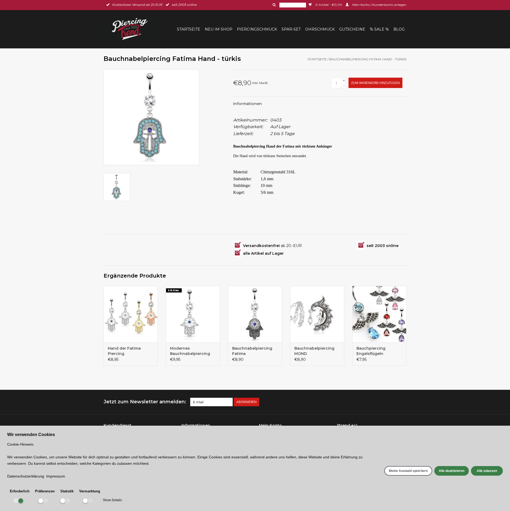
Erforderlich (19, 491)
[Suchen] (273, 5)
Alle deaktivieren (451, 471)
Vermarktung (89, 491)
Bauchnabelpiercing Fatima (252, 351)
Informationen (247, 103)
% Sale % (379, 29)
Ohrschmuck (320, 29)
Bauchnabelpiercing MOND (314, 351)
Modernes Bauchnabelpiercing (190, 351)
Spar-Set (291, 29)
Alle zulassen (487, 471)
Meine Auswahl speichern (408, 471)
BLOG (399, 29)
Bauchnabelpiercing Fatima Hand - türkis (367, 59)
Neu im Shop (218, 29)
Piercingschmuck (257, 29)
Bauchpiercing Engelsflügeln (370, 351)
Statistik (67, 491)
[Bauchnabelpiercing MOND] (317, 314)
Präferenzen (45, 491)
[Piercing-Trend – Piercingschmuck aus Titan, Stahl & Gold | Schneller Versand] (133, 29)
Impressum (55, 476)
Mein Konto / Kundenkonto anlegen (378, 5)
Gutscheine (352, 29)
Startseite (188, 29)
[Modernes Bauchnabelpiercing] (193, 314)
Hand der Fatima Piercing (124, 351)
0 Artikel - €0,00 (328, 5)
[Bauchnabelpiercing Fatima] (255, 314)
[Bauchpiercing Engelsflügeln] (379, 314)
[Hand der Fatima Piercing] (131, 314)
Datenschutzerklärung (25, 476)
